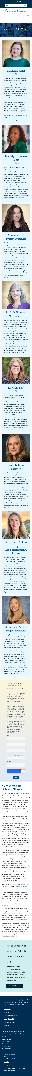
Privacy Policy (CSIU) (9, 1019)
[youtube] (5, 1036)
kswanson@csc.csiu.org (8, 1046)
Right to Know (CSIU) (9, 1022)
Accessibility (7, 1009)
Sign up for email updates (9, 1032)
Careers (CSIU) (8, 1012)
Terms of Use (7, 1025)
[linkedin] (16, 121)
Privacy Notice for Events (11, 1015)
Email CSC (6, 1062)
